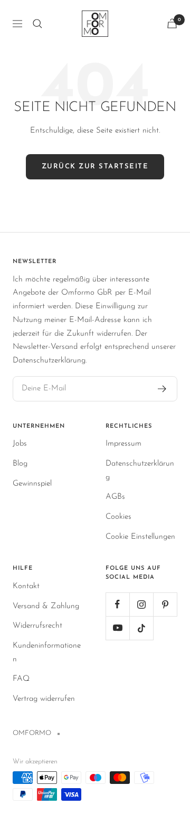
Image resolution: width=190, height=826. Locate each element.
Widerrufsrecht (37, 626)
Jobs (20, 444)
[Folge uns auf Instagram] (141, 604)
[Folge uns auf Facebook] (117, 604)
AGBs (115, 497)
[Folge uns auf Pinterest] (165, 604)
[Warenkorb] (172, 23)
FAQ (21, 679)
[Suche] (37, 23)
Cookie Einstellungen (140, 537)
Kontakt (26, 586)
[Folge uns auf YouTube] (117, 628)
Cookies (118, 517)
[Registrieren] (162, 388)
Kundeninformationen (47, 652)
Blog (20, 464)
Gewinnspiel (32, 484)
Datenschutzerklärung (140, 470)
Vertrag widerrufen (44, 699)
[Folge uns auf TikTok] (141, 628)
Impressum (123, 444)
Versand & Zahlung (46, 606)
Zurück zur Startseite (95, 166)
